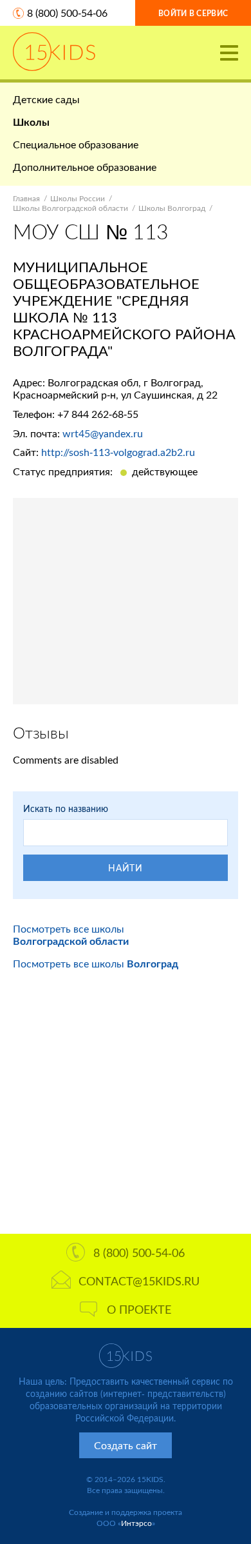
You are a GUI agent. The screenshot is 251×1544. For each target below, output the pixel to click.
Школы (31, 121)
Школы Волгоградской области (70, 208)
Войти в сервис (193, 13)
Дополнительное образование (84, 167)
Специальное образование (75, 144)
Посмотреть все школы (71, 934)
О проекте (139, 1309)
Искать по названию (65, 808)
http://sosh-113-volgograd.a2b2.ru (118, 452)
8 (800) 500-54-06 (67, 12)
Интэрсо (136, 1523)
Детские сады (46, 99)
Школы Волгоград (171, 208)
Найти (125, 867)
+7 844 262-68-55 (97, 414)
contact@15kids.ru (139, 1281)
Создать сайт (125, 1445)
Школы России (77, 198)
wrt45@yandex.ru (102, 433)
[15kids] (54, 51)
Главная (26, 198)
